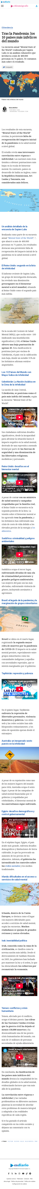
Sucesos (16, 1141)
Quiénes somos (11, 1179)
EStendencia (7, 27)
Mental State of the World (20, 238)
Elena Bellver (13, 107)
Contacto (26, 1179)
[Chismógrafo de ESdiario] (19, 6)
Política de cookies (29, 1181)
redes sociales (12, 866)
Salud (22, 1141)
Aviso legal (7, 1181)
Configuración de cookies (19, 1184)
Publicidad (20, 1179)
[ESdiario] (5, 2)
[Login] (36, 6)
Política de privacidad (17, 1181)
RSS (31, 1179)
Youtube (10, 1141)
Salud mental (29, 1141)
